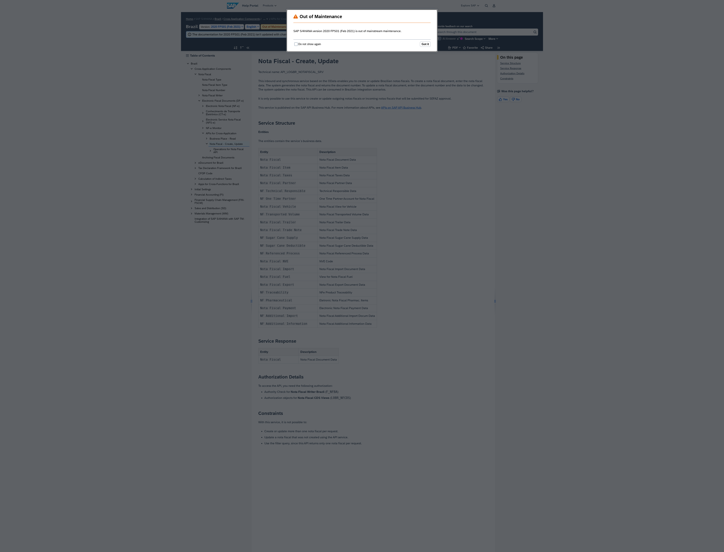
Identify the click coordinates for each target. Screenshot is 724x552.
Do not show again (309, 44)
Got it (425, 44)
